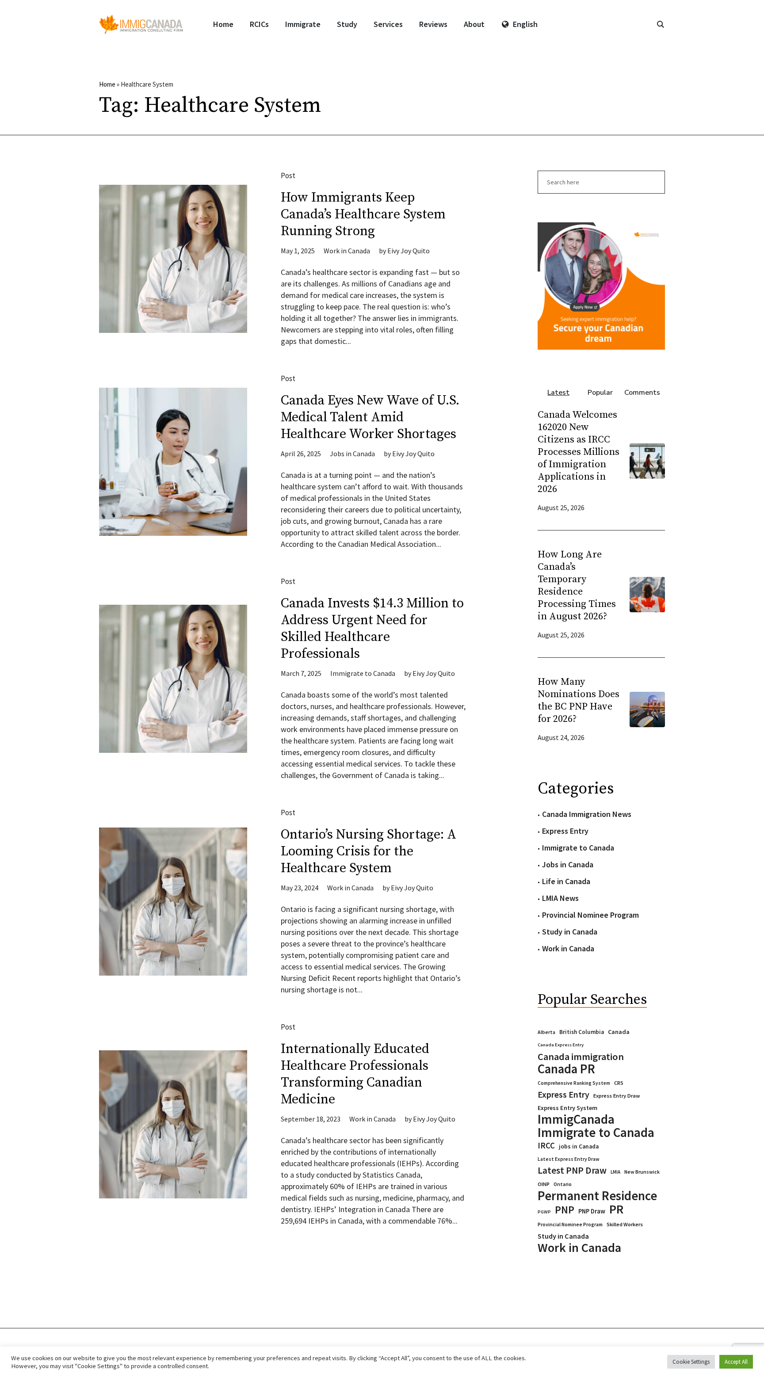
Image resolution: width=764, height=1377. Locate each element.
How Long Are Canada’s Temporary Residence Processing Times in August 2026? (577, 585)
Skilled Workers (625, 1224)
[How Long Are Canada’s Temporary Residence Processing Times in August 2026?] (647, 593)
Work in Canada (347, 250)
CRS (618, 1082)
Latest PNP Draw (572, 1170)
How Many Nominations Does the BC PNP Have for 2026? (578, 700)
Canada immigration (581, 1056)
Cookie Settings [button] (691, 1362)
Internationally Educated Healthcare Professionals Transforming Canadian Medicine (355, 1074)
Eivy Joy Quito (408, 250)
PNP (564, 1210)
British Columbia (581, 1032)
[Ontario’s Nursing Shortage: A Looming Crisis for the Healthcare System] (173, 902)
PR (616, 1209)
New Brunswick (642, 1171)
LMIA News (560, 898)
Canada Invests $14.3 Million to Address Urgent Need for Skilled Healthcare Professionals (372, 628)
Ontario (563, 1184)
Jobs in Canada (352, 453)
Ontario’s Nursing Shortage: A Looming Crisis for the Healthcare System (368, 851)
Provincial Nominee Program (590, 915)
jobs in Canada (579, 1146)
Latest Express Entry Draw (569, 1159)
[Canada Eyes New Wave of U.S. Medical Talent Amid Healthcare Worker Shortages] (173, 462)
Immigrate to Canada (362, 673)
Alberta (546, 1032)
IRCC (546, 1146)
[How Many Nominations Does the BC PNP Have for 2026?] (647, 708)
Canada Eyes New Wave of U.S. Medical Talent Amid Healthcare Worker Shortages (370, 417)
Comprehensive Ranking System (574, 1083)
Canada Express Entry (561, 1045)
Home (107, 84)
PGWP (544, 1212)
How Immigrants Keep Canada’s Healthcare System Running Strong (363, 214)
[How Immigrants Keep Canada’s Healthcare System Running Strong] (173, 259)
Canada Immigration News (586, 814)
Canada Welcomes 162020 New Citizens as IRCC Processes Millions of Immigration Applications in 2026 (578, 452)
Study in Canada (569, 932)
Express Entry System (567, 1108)
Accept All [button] (736, 1362)
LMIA (615, 1172)
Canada (619, 1032)
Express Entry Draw (616, 1095)
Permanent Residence (597, 1196)
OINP (544, 1184)
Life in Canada (566, 881)
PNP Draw (591, 1211)
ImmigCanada (576, 1119)
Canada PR (566, 1069)
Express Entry (565, 831)
